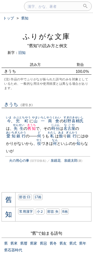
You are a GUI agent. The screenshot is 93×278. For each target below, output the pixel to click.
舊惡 (43, 243)
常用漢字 (26, 211)
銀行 (72, 136)
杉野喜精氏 (74, 121)
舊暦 (23, 243)
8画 (65, 211)
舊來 (14, 243)
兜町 (22, 121)
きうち (18, 104)
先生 (19, 128)
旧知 (22, 53)
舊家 (33, 243)
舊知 (31, 128)
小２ (40, 211)
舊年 (82, 243)
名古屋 (69, 128)
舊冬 (53, 243)
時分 (55, 128)
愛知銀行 (16, 136)
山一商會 (46, 121)
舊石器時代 (13, 250)
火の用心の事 (19, 160)
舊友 (63, 243)
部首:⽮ (53, 211)
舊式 (72, 243)
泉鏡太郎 (71, 160)
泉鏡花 (56, 160)
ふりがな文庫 (46, 36)
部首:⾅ (24, 197)
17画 (38, 197)
